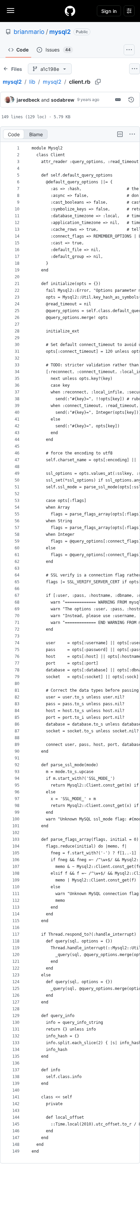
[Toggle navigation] (10, 10)
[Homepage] (70, 10)
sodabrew (62, 100)
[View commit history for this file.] (131, 99)
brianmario (29, 31)
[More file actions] (132, 134)
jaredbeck (28, 100)
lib (32, 81)
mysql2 (60, 31)
